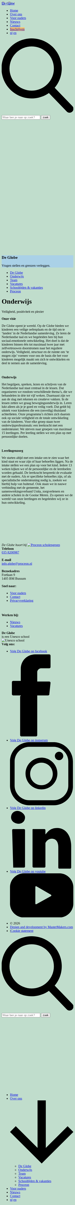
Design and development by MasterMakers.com (41, 927)
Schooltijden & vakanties (26, 287)
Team (13, 280)
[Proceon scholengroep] (44, 545)
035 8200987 (10, 552)
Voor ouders (18, 18)
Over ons (16, 14)
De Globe (16, 272)
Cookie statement (22, 930)
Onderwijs (17, 276)
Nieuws (15, 21)
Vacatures (16, 284)
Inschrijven (17, 29)
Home (14, 10)
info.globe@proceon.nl (17, 563)
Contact (15, 25)
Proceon (15, 291)
